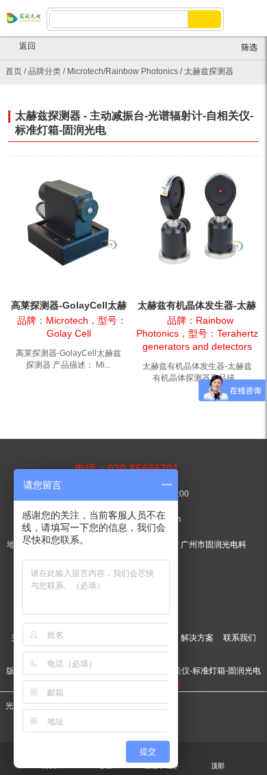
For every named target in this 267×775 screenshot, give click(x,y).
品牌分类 (44, 71)
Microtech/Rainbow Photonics (122, 71)
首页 (13, 71)
